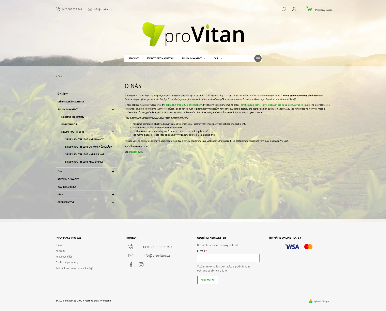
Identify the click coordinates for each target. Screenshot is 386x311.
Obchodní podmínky (67, 262)
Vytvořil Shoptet (322, 300)
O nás (59, 245)
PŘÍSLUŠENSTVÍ (66, 202)
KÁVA (60, 194)
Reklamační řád (64, 256)
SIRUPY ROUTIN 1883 (72, 131)
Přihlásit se (208, 279)
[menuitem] (133, 58)
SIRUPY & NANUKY (68, 109)
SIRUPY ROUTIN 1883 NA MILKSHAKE (84, 154)
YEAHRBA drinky (67, 186)
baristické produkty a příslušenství (183, 105)
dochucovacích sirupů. (299, 104)
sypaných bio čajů (276, 104)
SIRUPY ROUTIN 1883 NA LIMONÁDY (84, 139)
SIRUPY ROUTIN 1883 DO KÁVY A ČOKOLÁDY (88, 146)
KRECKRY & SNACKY (68, 179)
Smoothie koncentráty (72, 116)
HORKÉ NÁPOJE (69, 124)
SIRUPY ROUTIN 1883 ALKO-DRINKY (84, 161)
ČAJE (60, 171)
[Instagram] (141, 264)
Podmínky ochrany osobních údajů (74, 268)
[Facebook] (131, 264)
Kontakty (60, 250)
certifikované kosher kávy (254, 104)
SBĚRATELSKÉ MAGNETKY (71, 101)
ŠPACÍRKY (63, 93)
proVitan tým (135, 151)
